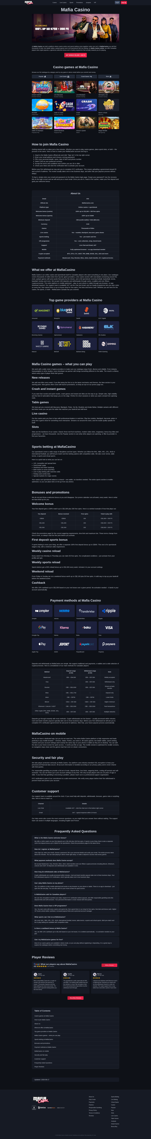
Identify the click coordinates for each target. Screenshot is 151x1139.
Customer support (40, 1059)
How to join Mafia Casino (42, 1020)
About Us (37, 1024)
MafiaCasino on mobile (41, 1051)
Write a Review (109, 965)
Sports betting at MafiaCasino (43, 1039)
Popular (41, 76)
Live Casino (63, 76)
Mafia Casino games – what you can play (47, 1035)
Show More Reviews (75, 998)
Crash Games (85, 76)
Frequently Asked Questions (43, 1063)
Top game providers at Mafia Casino (45, 1031)
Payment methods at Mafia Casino (45, 1047)
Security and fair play (41, 1055)
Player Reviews (39, 1067)
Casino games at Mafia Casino (44, 1016)
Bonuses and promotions (42, 1043)
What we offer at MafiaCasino (43, 1027)
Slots (107, 76)
